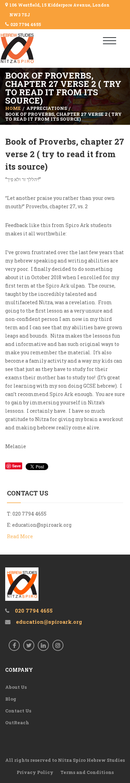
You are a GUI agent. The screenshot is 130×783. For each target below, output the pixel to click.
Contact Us (18, 711)
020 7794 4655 (25, 24)
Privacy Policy (35, 772)
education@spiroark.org (41, 525)
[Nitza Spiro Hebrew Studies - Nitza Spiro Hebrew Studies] (28, 48)
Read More (20, 536)
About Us (16, 687)
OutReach (17, 722)
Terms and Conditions (87, 772)
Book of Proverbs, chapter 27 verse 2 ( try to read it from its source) (64, 154)
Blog (10, 699)
